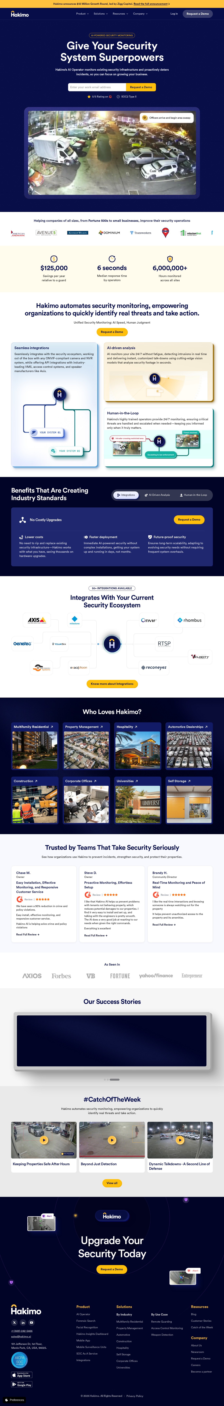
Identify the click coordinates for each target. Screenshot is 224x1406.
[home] (20, 14)
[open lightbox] (44, 1140)
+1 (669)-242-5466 (21, 1331)
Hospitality (122, 1348)
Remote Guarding (161, 1322)
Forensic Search (85, 1321)
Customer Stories (201, 1321)
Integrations (83, 1360)
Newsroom (197, 1352)
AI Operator (83, 1314)
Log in (174, 13)
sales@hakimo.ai (21, 1336)
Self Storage (123, 1354)
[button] (82, 13)
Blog (193, 1314)
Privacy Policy (134, 1396)
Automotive (123, 1335)
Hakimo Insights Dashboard (92, 1334)
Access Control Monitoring (167, 1328)
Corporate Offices (127, 1361)
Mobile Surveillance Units (91, 1347)
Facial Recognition (87, 1327)
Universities (123, 1367)
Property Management (129, 1328)
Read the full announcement (151, 4)
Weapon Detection (162, 1335)
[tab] (126, 495)
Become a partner (201, 1372)
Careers (195, 1365)
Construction (124, 1341)
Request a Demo (200, 1358)
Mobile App (83, 1340)
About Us (196, 1345)
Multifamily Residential (129, 1322)
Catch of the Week (202, 1327)
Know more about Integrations (112, 683)
